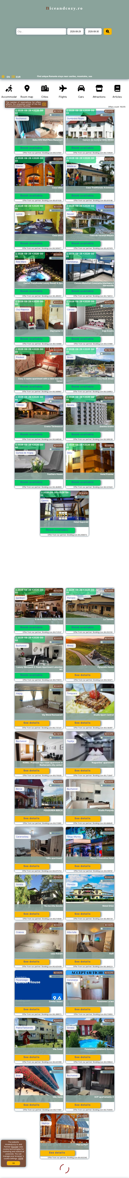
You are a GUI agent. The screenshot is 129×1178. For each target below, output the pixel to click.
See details (83, 675)
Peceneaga (22, 980)
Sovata (70, 405)
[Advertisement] (64, 563)
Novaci (70, 214)
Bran (18, 1075)
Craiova (20, 932)
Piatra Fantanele (24, 1027)
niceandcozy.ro (64, 8)
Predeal (20, 357)
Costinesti (72, 1171)
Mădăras (71, 166)
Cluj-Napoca (22, 309)
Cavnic (19, 166)
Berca (19, 789)
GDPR (20, 1158)
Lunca (19, 214)
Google (14, 1147)
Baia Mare (21, 261)
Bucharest (21, 118)
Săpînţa (20, 1123)
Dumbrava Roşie (75, 118)
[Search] (107, 31)
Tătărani (20, 405)
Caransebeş (22, 836)
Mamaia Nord (23, 1171)
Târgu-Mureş (74, 836)
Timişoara (72, 693)
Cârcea (70, 309)
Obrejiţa (71, 884)
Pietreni (71, 597)
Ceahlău (71, 1123)
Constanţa (72, 261)
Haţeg (19, 693)
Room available (31, 147)
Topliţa (70, 741)
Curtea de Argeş (24, 452)
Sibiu (69, 452)
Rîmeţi (70, 645)
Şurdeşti (20, 597)
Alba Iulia (71, 932)
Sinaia (70, 357)
